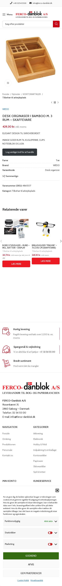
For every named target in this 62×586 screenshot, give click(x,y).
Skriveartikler (39, 466)
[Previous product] (51, 102)
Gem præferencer (31, 573)
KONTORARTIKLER (32, 94)
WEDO (5, 109)
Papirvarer (38, 461)
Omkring (6, 439)
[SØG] (56, 24)
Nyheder (16, 94)
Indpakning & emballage (44, 450)
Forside (6, 94)
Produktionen (9, 444)
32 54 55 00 (49, 351)
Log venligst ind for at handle (20, 152)
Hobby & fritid (40, 444)
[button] (57, 490)
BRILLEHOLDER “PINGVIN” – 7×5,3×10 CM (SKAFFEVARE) (44, 246)
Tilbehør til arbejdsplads (14, 97)
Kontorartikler (40, 455)
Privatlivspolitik (37, 580)
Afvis (31, 564)
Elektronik (38, 439)
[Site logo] (32, 14)
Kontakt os (7, 455)
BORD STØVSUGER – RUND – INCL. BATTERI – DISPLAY (16, 246)
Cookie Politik (23, 580)
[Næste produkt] (58, 102)
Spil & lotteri (39, 472)
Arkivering (38, 433)
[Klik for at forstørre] (8, 83)
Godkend (31, 555)
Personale (7, 450)
